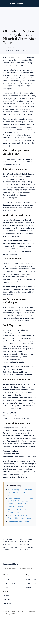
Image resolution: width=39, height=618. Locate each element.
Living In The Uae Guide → (18, 521)
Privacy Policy (10, 614)
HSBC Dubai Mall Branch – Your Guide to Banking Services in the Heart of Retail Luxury (20, 500)
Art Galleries (24, 266)
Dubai (7, 50)
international (23, 392)
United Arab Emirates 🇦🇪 (18, 50)
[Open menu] (34, 3)
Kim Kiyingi (18, 47)
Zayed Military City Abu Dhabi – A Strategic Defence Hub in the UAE (20, 492)
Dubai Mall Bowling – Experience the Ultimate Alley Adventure (17, 509)
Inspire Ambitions (16, 3)
